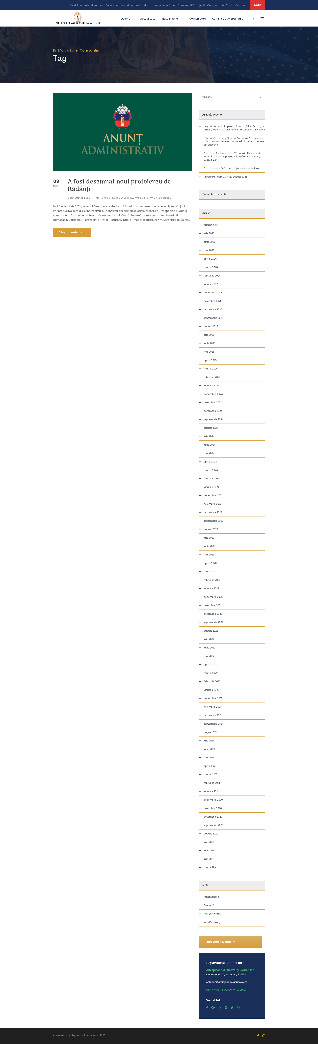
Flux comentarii (212, 913)
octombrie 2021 (212, 715)
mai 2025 (209, 351)
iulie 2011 (208, 859)
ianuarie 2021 (211, 791)
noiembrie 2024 (213, 402)
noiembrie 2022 (213, 605)
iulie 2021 (209, 740)
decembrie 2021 (213, 698)
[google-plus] (213, 1007)
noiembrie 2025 (213, 301)
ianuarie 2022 (211, 690)
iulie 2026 (209, 233)
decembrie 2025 (213, 292)
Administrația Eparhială (227, 19)
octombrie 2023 (213, 512)
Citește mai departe (71, 232)
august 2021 (210, 732)
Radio (257, 5)
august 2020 (211, 833)
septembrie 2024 (214, 419)
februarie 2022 (212, 681)
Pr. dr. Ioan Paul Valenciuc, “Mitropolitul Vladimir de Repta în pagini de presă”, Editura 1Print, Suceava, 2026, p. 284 (232, 156)
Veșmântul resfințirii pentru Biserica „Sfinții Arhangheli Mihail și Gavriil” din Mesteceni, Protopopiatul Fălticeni (234, 128)
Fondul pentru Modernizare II (123, 5)
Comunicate (197, 19)
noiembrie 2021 (212, 706)
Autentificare (211, 896)
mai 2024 (209, 453)
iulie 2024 (209, 436)
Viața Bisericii (170, 19)
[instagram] (238, 1007)
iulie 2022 (209, 639)
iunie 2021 (209, 749)
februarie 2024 (212, 478)
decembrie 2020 (213, 799)
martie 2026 (211, 267)
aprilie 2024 (210, 461)
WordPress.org (212, 922)
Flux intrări (209, 905)
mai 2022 (209, 656)
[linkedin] (220, 1007)
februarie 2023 (212, 580)
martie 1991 (210, 867)
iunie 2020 (209, 850)
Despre (125, 19)
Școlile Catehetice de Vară (215, 5)
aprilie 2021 (210, 766)
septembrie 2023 (213, 520)
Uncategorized (160, 197)
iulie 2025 (209, 335)
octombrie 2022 (213, 613)
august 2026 (211, 225)
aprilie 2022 (210, 664)
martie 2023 (211, 571)
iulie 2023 (209, 537)
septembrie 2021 (213, 723)
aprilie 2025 (210, 360)
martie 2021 (210, 774)
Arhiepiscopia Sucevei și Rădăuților (120, 197)
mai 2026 (209, 250)
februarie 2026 (212, 275)
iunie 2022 (209, 647)
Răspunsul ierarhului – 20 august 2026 (225, 176)
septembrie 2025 (213, 318)
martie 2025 (211, 368)
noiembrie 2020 (213, 808)
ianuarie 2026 (211, 284)
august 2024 (211, 428)
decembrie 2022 (213, 597)
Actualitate (147, 19)
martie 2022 (211, 673)
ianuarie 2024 (211, 487)
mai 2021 (209, 757)
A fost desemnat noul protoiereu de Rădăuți (119, 185)
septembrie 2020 (213, 825)
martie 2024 (211, 470)
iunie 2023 (209, 546)
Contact (240, 5)
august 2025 (211, 326)
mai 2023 (209, 554)
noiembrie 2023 (213, 504)
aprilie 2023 (210, 563)
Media (147, 5)
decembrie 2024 (213, 394)
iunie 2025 (209, 343)
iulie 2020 (209, 842)
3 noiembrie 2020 (79, 197)
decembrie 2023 (213, 495)
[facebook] (207, 1007)
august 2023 (211, 529)
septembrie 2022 (213, 622)
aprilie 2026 (210, 258)
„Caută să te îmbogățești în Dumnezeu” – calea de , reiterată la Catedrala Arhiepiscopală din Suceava (234, 141)
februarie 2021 (212, 783)
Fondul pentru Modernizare (86, 5)
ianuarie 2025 (211, 385)
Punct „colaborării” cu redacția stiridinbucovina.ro (232, 168)
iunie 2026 (209, 242)
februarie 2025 (212, 377)
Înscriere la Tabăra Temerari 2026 (175, 5)
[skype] (226, 1007)
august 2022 (211, 630)
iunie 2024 (210, 444)
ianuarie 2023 (211, 588)
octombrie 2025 (213, 309)
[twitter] (232, 1007)
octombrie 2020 (213, 816)
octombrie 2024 (213, 411)
